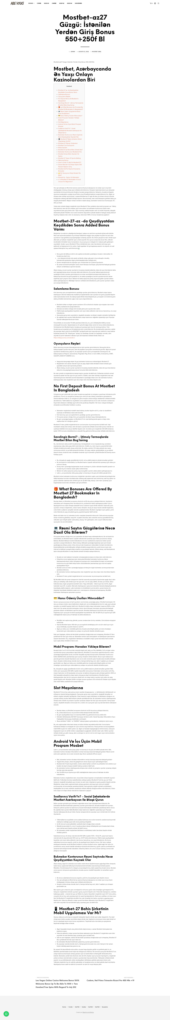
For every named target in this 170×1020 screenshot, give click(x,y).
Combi (39, 3)
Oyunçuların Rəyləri (64, 96)
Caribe (54, 3)
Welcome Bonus (63, 160)
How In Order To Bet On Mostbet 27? (69, 162)
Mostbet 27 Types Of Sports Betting (69, 158)
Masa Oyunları (62, 147)
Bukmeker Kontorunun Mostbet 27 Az (70, 152)
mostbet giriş (96, 51)
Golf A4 (69, 3)
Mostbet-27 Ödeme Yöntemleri (68, 143)
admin (73, 51)
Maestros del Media (88, 1012)
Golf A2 (61, 3)
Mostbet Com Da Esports (66, 145)
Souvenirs (78, 3)
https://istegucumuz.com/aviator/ (64, 337)
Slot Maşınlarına (63, 122)
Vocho (30, 3)
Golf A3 (46, 3)
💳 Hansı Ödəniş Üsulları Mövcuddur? (70, 115)
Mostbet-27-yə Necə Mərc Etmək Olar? (70, 149)
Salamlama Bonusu (64, 94)
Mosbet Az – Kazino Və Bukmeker (68, 177)
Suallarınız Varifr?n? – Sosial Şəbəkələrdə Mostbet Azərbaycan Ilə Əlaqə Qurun (69, 130)
